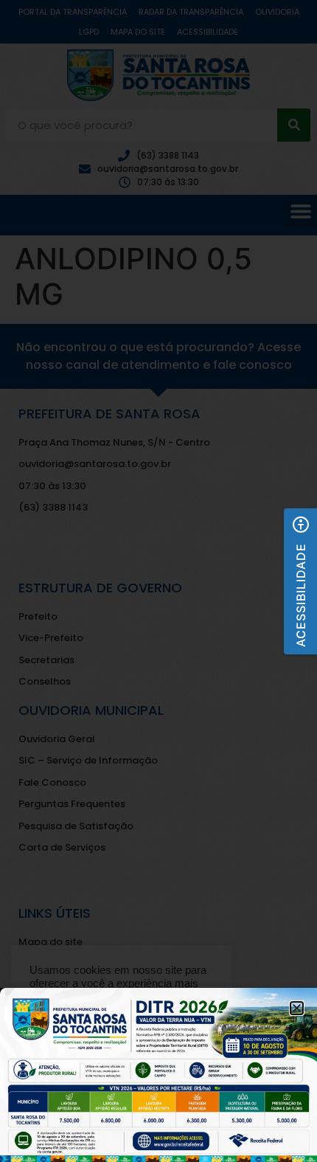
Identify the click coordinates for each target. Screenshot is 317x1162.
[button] (300, 581)
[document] (158, 581)
